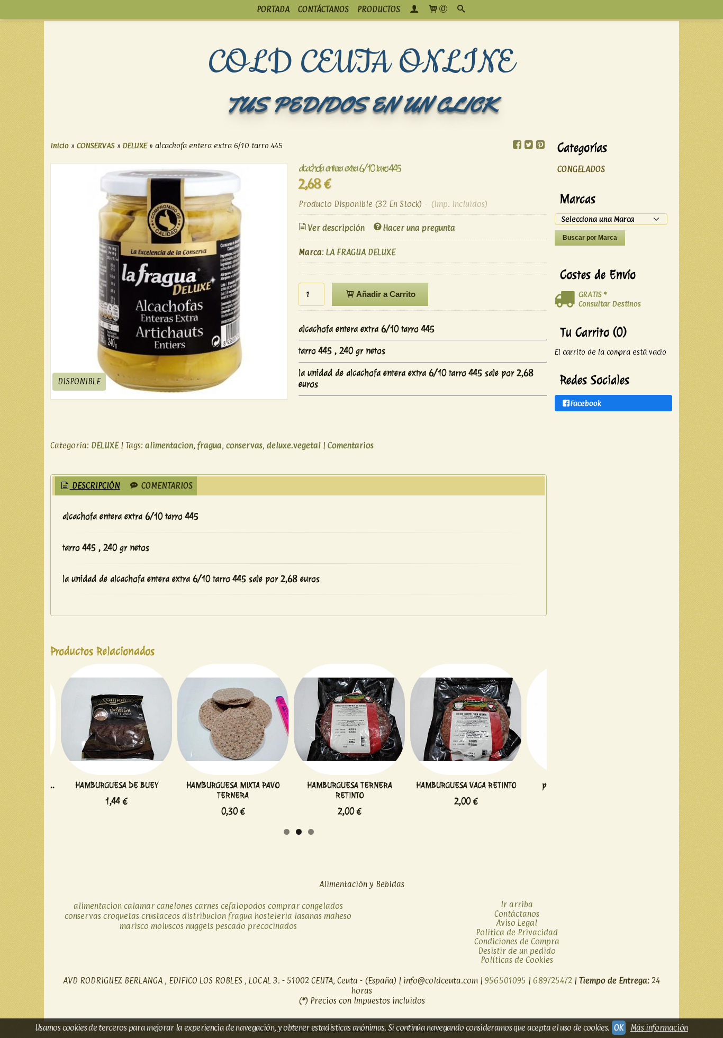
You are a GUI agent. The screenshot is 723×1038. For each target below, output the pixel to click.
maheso (337, 916)
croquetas (121, 916)
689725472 (552, 981)
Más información (659, 1028)
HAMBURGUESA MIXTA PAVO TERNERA (232, 790)
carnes (207, 906)
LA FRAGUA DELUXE (360, 252)
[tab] (89, 486)
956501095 (505, 981)
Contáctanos (516, 914)
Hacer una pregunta (419, 228)
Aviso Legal (516, 923)
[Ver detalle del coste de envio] (567, 300)
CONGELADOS (581, 169)
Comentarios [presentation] (166, 486)
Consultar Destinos (610, 303)
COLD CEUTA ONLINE (361, 63)
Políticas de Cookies (517, 960)
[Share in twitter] (529, 145)
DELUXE (105, 445)
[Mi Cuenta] (413, 9)
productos (378, 9)
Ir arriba (517, 904)
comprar (284, 906)
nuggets (199, 926)
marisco (134, 926)
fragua (209, 445)
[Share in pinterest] (540, 145)
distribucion (204, 916)
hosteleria (273, 916)
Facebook (586, 403)
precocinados (272, 926)
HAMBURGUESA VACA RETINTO (466, 785)
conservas (244, 445)
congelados (322, 906)
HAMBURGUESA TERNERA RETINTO (349, 790)
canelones (175, 906)
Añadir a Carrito (385, 294)
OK (618, 1028)
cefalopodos (243, 906)
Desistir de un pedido (517, 951)
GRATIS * (593, 294)
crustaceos (160, 916)
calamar (139, 906)
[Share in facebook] (517, 145)
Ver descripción (336, 228)
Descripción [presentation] (95, 486)
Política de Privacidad (517, 932)
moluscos (167, 926)
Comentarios (351, 445)
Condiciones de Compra (516, 941)
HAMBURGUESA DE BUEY (116, 785)
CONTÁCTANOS (323, 9)
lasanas (308, 916)
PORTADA (273, 9)
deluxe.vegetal (294, 445)
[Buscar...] (461, 9)
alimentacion (169, 445)
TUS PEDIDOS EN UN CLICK (361, 104)
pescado (230, 926)
